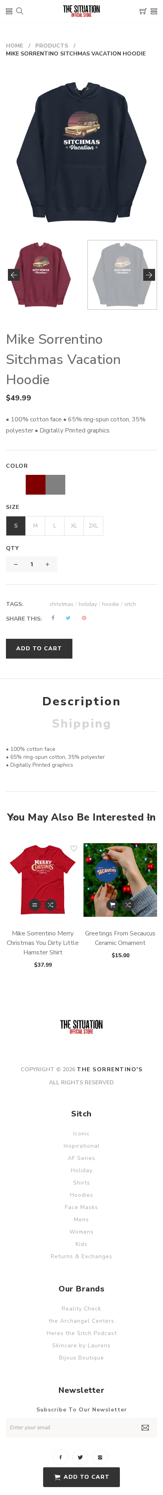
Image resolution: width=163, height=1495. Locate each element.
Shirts (81, 1182)
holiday (89, 604)
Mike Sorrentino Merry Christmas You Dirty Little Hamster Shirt (43, 943)
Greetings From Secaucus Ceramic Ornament (120, 938)
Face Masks (81, 1207)
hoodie (112, 604)
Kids (81, 1244)
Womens (81, 1232)
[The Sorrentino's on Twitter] (80, 1457)
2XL (93, 525)
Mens (81, 1219)
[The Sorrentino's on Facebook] (60, 1457)
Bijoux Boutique (81, 1358)
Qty (12, 548)
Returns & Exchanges (81, 1256)
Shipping (82, 724)
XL (74, 525)
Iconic (81, 1133)
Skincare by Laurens (81, 1345)
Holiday (82, 1170)
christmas (63, 604)
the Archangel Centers (81, 1321)
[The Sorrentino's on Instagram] (100, 1457)
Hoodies (81, 1195)
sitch (130, 604)
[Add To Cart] (112, 905)
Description (81, 701)
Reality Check (81, 1308)
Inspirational (82, 1146)
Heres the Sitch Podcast (82, 1333)
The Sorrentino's (109, 1069)
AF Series (81, 1158)
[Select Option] (35, 905)
